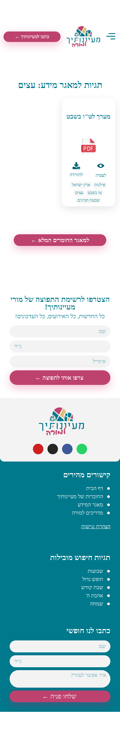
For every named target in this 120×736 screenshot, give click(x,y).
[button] (111, 36)
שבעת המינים (88, 200)
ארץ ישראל (81, 185)
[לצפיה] (101, 166)
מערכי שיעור (88, 104)
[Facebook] (67, 449)
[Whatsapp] (82, 449)
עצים (79, 193)
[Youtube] (38, 449)
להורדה (76, 174)
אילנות (99, 185)
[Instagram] (52, 449)
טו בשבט (95, 193)
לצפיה (101, 175)
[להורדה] (76, 166)
